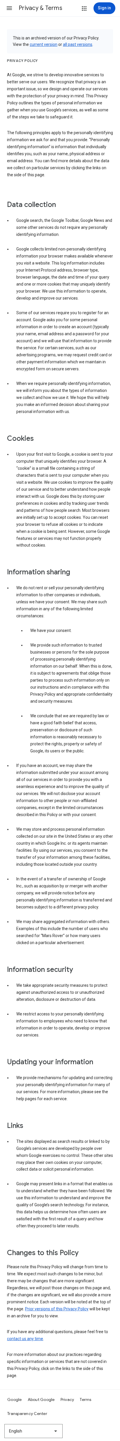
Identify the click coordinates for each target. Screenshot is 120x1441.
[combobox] (33, 1431)
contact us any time (25, 1338)
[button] (9, 8)
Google (14, 1399)
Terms (85, 1399)
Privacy (67, 1399)
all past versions (77, 44)
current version (43, 44)
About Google (41, 1399)
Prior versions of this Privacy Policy (57, 1309)
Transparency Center (27, 1413)
